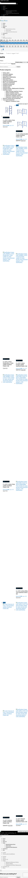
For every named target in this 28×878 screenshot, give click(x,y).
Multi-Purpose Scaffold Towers (14, 91)
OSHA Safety (9, 12)
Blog (4, 15)
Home (4, 5)
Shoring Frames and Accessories (12, 98)
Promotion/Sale (7, 75)
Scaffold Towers (7, 89)
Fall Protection (7, 78)
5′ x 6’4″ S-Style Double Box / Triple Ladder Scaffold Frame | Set (8, 364)
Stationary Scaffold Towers (13, 95)
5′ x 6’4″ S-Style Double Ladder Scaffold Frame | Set (21, 364)
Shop (4, 7)
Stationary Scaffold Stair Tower (14, 97)
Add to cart (6, 117)
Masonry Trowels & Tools (12, 101)
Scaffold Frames (7, 85)
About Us (5, 8)
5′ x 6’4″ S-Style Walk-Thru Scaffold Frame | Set (22, 592)
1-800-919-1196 (4, 0)
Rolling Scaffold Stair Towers (14, 94)
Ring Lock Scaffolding (9, 82)
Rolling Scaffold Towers (12, 92)
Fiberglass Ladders (8, 80)
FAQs (4, 9)
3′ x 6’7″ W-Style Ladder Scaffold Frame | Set (7, 821)
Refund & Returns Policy (11, 10)
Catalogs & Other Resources (12, 13)
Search (18, 66)
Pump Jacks (6, 72)
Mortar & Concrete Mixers (10, 81)
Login (4, 36)
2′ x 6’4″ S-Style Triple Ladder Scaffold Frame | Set (9, 121)
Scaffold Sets (6, 87)
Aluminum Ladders (8, 74)
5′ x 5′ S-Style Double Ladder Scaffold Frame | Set (22, 135)
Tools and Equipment (8, 99)
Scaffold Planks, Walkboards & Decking (13, 88)
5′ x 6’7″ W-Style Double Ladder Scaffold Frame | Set (21, 820)
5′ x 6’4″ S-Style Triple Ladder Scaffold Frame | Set (9, 485)
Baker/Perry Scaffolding (9, 77)
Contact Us (5, 14)
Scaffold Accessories (8, 84)
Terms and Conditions (7, 37)
